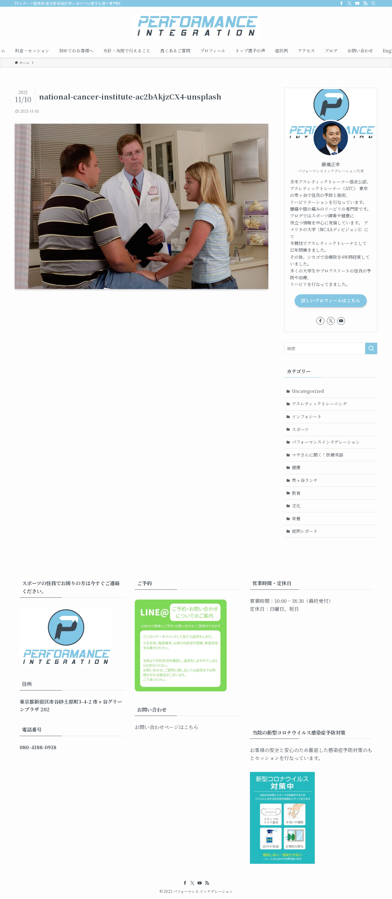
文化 (296, 505)
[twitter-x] (349, 3)
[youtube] (357, 3)
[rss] (365, 3)
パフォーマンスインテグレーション (326, 442)
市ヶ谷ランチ (305, 480)
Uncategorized (308, 391)
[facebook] (341, 3)
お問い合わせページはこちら (166, 727)
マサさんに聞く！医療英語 (317, 455)
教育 (296, 493)
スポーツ (300, 429)
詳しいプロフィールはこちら (330, 300)
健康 (296, 467)
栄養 (296, 518)
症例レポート (305, 531)
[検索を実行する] (371, 348)
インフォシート (307, 416)
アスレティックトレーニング (319, 404)
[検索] (373, 3)
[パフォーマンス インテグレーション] (196, 26)
